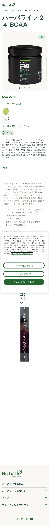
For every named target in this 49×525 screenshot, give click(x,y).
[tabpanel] (25, 334)
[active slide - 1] (19, 88)
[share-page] (41, 37)
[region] (24, 262)
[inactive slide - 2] (24, 88)
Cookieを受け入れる (23, 282)
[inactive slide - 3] (29, 88)
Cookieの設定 (24, 273)
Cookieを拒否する (24, 265)
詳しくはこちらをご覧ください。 (22, 254)
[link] (45, 4)
